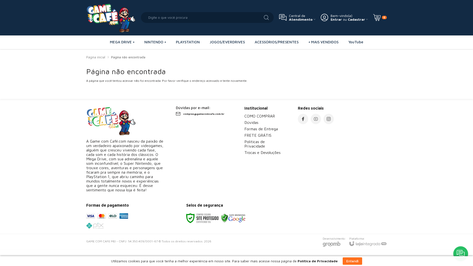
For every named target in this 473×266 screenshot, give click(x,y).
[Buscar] (266, 17)
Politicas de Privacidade (254, 143)
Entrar (336, 19)
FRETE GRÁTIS (257, 135)
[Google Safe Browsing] (233, 218)
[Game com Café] (110, 17)
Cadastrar (356, 19)
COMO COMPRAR (259, 116)
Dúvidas (251, 122)
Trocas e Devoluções (262, 152)
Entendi (352, 261)
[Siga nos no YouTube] (316, 119)
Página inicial (95, 57)
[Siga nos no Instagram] (328, 119)
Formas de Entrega (261, 129)
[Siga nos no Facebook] (303, 119)
